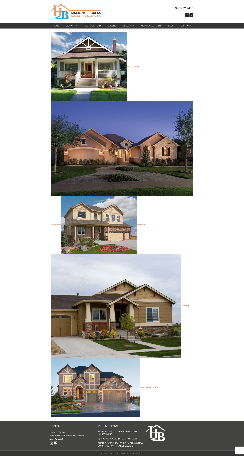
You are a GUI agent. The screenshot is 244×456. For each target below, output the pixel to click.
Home (56, 25)
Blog (171, 25)
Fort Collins (133, 67)
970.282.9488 (56, 439)
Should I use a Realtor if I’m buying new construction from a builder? (120, 444)
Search (70, 25)
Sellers (127, 25)
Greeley (185, 305)
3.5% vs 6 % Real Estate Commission (117, 439)
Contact (185, 25)
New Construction (149, 387)
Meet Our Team (92, 25)
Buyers (112, 25)
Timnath (141, 224)
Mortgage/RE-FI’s (151, 25)
